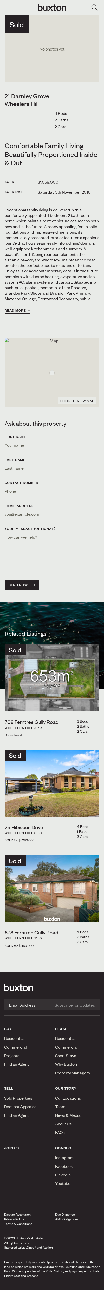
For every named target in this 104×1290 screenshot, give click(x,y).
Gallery (51, 1284)
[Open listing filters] (94, 7)
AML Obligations (67, 1219)
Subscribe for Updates (75, 1005)
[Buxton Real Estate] (52, 987)
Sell (9, 1088)
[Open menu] (9, 7)
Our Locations (68, 1098)
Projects (11, 1055)
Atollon (48, 1247)
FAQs (60, 1132)
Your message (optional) (30, 528)
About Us (63, 1123)
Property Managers (72, 1072)
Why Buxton (66, 1064)
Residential (14, 1038)
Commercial (15, 1047)
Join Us (11, 1147)
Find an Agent (16, 1064)
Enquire (18, 1284)
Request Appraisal (21, 1106)
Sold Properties (18, 1098)
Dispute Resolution (17, 1214)
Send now (18, 585)
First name (15, 436)
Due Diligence (65, 1214)
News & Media (68, 1115)
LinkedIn (63, 1174)
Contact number (21, 482)
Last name (15, 459)
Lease (61, 1028)
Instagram (64, 1157)
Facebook (64, 1166)
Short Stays (65, 1055)
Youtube (62, 1183)
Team (60, 1106)
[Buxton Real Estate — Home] (52, 7)
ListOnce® (28, 1247)
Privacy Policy (14, 1219)
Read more (15, 310)
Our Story (66, 1088)
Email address (19, 505)
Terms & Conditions (18, 1223)
